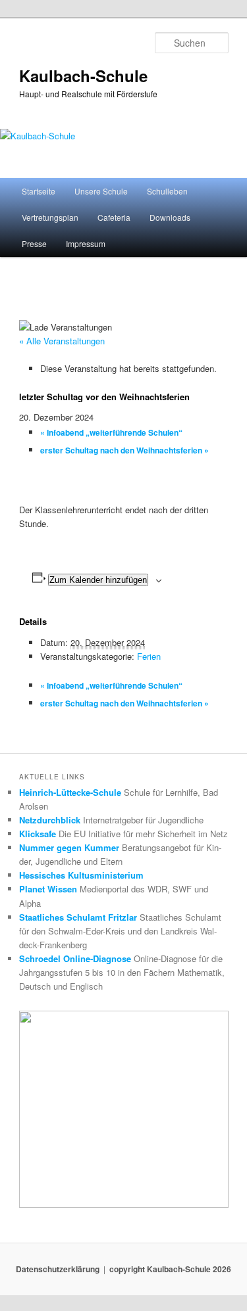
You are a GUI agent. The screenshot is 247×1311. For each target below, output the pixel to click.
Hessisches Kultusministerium (81, 875)
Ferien (149, 656)
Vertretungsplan (50, 217)
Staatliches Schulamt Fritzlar (78, 917)
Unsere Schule (101, 190)
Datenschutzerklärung (57, 1269)
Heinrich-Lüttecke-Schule (70, 792)
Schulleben (167, 190)
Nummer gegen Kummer (69, 847)
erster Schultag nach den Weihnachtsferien (124, 450)
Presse (34, 243)
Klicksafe (37, 833)
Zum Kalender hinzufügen (98, 580)
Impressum (85, 243)
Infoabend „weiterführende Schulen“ (111, 432)
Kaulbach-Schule (83, 75)
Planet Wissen (48, 889)
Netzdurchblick (49, 820)
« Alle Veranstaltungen (62, 340)
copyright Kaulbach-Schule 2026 (170, 1269)
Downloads (170, 217)
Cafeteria (113, 217)
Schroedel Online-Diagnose (75, 958)
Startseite (38, 190)
